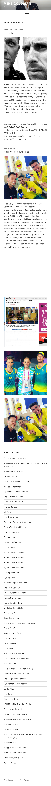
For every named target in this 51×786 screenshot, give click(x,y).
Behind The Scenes (12, 542)
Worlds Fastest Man (12, 487)
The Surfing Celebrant (13, 497)
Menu (27, 13)
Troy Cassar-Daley (12, 532)
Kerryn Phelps (10, 763)
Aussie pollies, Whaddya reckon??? (19, 719)
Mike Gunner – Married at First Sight (19, 669)
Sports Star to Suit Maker (15, 527)
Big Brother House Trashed (15, 684)
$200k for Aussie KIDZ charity (17, 482)
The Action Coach (11, 613)
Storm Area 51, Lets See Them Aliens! (20, 623)
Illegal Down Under (12, 618)
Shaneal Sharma (11, 724)
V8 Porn (7, 512)
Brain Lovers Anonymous (15, 753)
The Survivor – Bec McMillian (16, 659)
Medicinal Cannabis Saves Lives (18, 608)
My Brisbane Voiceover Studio (17, 492)
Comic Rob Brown (11, 699)
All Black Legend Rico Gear (15, 583)
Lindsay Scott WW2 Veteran (16, 593)
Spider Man (9, 689)
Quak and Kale (10, 648)
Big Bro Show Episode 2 (14, 562)
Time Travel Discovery (13, 502)
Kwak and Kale (10, 664)
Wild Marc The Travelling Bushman (19, 704)
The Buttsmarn (10, 694)
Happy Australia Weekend (15, 748)
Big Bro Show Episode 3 (14, 557)
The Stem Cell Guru (12, 588)
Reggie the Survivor (12, 598)
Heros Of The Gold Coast (14, 653)
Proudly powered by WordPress (16, 780)
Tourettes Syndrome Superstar (17, 522)
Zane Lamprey (10, 643)
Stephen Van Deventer (14, 709)
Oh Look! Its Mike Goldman (15, 458)
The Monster (9, 537)
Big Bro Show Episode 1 (14, 568)
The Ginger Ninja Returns (15, 679)
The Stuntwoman (11, 517)
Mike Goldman (17, 3)
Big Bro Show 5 (10, 547)
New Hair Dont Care (12, 633)
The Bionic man (10, 638)
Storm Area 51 (10, 628)
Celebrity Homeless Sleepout (17, 674)
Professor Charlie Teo (13, 758)
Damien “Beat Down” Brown (16, 714)
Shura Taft (9, 33)
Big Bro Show (9, 578)
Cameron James (11, 729)
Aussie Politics (10, 742)
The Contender (10, 507)
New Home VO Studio (13, 471)
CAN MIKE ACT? (11, 477)
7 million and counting (16, 151)
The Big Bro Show (11, 573)
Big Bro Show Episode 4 (14, 552)
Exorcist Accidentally (13, 603)
